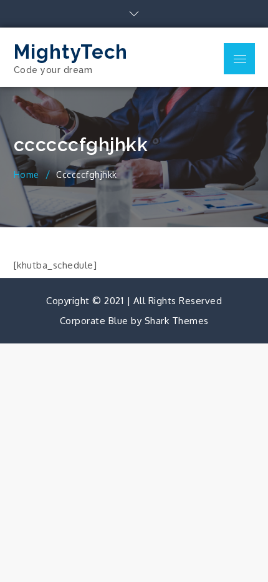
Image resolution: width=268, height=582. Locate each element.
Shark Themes (177, 321)
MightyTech (71, 52)
